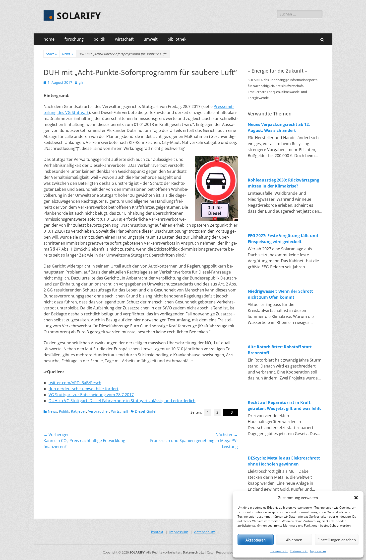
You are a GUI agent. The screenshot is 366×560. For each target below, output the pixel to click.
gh (81, 82)
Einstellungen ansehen (336, 539)
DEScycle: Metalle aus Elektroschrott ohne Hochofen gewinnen (284, 461)
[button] (356, 497)
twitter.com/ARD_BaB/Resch (75, 382)
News (67, 54)
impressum (178, 532)
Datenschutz (279, 551)
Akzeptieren (255, 539)
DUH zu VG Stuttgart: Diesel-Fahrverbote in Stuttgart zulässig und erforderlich (122, 400)
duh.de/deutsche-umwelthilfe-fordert (84, 388)
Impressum (318, 551)
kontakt (157, 532)
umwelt (151, 39)
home (49, 39)
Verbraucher (98, 411)
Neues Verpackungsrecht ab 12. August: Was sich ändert (279, 127)
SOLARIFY (79, 15)
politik (99, 39)
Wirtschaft (119, 411)
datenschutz (204, 532)
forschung (74, 39)
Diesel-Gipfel (145, 411)
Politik (64, 411)
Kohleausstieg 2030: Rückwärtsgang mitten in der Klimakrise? (283, 183)
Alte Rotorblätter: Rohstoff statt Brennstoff (280, 350)
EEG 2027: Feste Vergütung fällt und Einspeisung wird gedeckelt (283, 238)
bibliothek (177, 39)
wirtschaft (124, 39)
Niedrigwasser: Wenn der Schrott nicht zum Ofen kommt (280, 294)
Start (51, 54)
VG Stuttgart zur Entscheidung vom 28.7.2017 (91, 394)
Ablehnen (294, 539)
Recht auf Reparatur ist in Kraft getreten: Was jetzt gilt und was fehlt (284, 405)
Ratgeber (78, 411)
